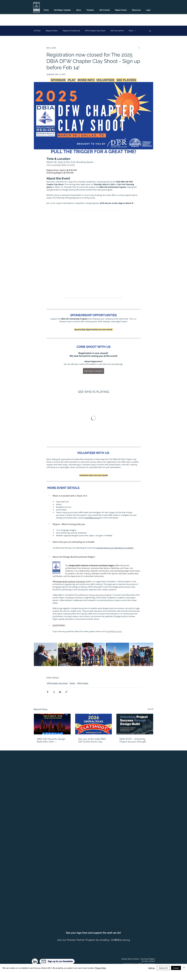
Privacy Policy (100, 968)
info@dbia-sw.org (120, 939)
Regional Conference (71, 30)
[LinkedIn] (35, 961)
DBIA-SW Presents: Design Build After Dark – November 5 (51, 740)
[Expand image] (45, 654)
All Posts (37, 30)
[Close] (183, 968)
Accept (176, 968)
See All (150, 709)
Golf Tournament (117, 30)
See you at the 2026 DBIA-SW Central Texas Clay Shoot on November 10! (92, 740)
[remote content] (94, 253)
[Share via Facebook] (47, 692)
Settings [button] (151, 968)
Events (72, 683)
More (131, 30)
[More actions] (139, 47)
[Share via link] (66, 692)
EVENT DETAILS (52, 678)
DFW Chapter (82, 683)
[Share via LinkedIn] (60, 692)
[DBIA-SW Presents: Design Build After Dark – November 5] (52, 724)
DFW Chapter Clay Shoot (95, 30)
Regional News (52, 30)
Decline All (163, 968)
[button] (62, 9)
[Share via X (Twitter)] (54, 692)
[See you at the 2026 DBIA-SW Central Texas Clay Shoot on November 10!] (93, 724)
